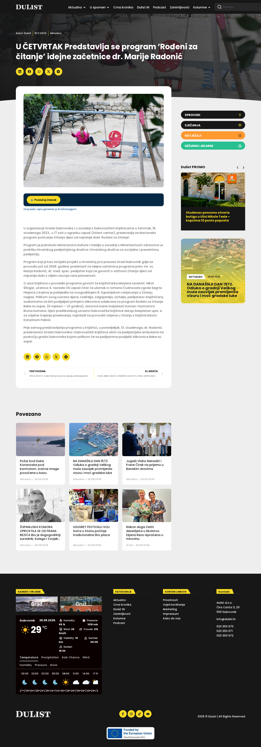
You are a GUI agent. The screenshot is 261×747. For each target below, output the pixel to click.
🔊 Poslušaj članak (44, 200)
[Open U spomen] (107, 7)
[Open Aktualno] (84, 7)
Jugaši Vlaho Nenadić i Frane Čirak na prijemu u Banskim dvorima (145, 465)
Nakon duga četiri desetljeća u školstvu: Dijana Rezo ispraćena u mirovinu (144, 533)
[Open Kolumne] (209, 7)
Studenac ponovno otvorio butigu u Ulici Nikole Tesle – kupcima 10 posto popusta (208, 216)
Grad (129, 545)
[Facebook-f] (122, 713)
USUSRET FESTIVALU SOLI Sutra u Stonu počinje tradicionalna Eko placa (91, 531)
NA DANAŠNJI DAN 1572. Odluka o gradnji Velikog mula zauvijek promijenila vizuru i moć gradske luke (92, 467)
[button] (20, 71)
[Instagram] (131, 713)
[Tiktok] (139, 713)
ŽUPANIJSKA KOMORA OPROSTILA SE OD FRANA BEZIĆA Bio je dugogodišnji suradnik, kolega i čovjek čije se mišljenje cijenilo (40, 535)
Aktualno (56, 33)
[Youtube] (147, 713)
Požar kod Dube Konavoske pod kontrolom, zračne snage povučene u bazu (39, 467)
